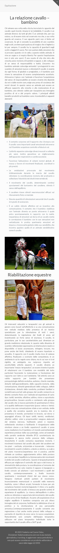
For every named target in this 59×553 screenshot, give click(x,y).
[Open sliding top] (56, 3)
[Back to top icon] (53, 547)
